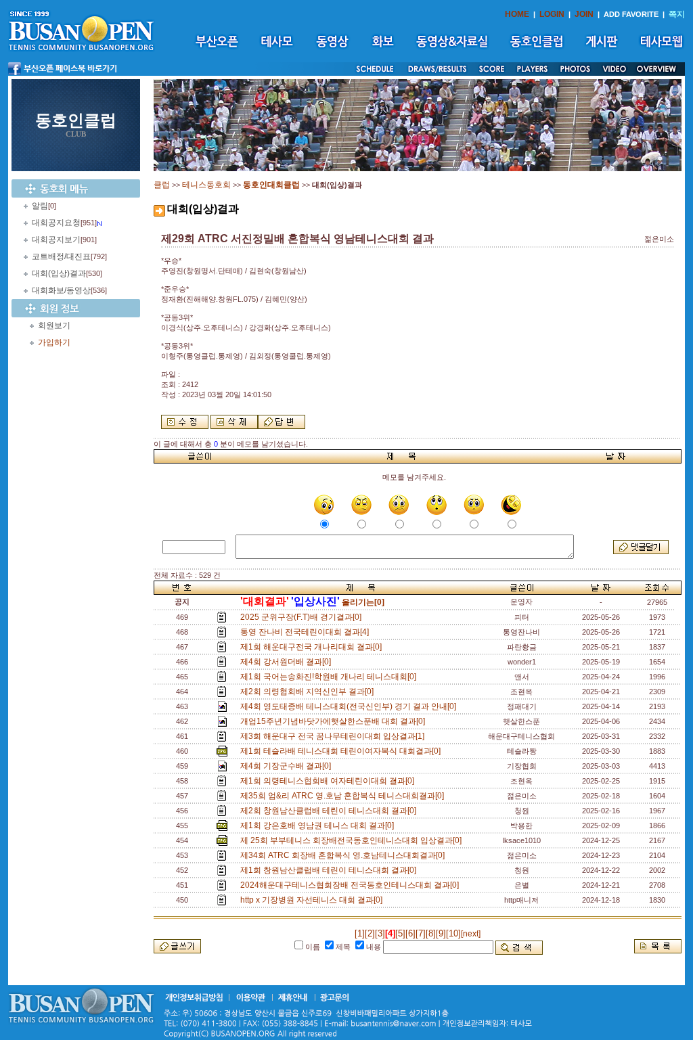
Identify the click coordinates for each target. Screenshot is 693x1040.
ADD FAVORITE (631, 14)
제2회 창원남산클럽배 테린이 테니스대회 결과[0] (330, 810)
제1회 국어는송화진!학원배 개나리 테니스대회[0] (330, 676)
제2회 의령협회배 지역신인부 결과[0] (309, 691)
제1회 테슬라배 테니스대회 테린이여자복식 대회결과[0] (342, 751)
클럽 (162, 184)
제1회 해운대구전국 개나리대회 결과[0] (313, 647)
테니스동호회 (206, 184)
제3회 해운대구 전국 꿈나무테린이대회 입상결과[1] (334, 736)
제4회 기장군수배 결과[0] (287, 766)
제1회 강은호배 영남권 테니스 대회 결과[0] (319, 825)
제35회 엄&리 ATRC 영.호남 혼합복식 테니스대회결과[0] (344, 795)
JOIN (584, 14)
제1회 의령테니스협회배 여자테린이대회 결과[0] (329, 781)
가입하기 (54, 342)
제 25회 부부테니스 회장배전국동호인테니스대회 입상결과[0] (353, 840)
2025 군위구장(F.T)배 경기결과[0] (302, 617)
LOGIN (551, 14)
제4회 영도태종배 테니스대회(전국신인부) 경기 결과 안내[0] (350, 706)
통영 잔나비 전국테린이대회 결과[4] (306, 632)
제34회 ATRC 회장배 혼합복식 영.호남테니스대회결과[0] (344, 855)
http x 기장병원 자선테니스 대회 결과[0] (313, 900)
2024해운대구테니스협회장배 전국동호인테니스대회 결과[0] (351, 885)
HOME (517, 14)
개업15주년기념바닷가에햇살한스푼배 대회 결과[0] (334, 721)
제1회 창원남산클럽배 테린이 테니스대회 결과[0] (330, 870)
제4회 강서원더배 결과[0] (287, 661)
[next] (470, 934)
